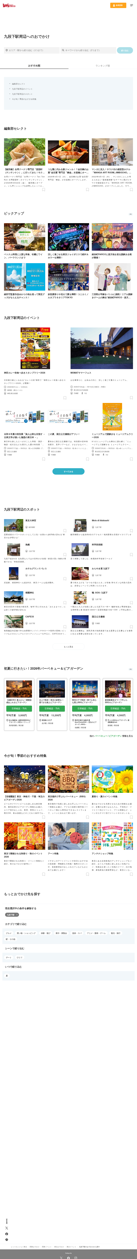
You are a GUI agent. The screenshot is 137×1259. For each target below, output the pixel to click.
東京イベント (71, 1246)
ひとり (19, 957)
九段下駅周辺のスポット (22, 94)
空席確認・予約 (19, 708)
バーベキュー (100, 735)
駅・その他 (10, 939)
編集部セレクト (18, 83)
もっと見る (68, 647)
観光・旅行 (115, 933)
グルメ (9, 933)
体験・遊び (45, 933)
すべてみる (68, 471)
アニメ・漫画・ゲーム (96, 933)
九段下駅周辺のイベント (22, 88)
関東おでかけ (34, 1246)
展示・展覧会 (61, 933)
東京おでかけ (59, 1246)
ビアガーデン (115, 735)
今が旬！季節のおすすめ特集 (24, 99)
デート (9, 957)
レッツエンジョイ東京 (19, 1246)
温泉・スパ (77, 933)
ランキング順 (103, 65)
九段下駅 (10, 914)
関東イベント (47, 1246)
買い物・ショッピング (26, 933)
